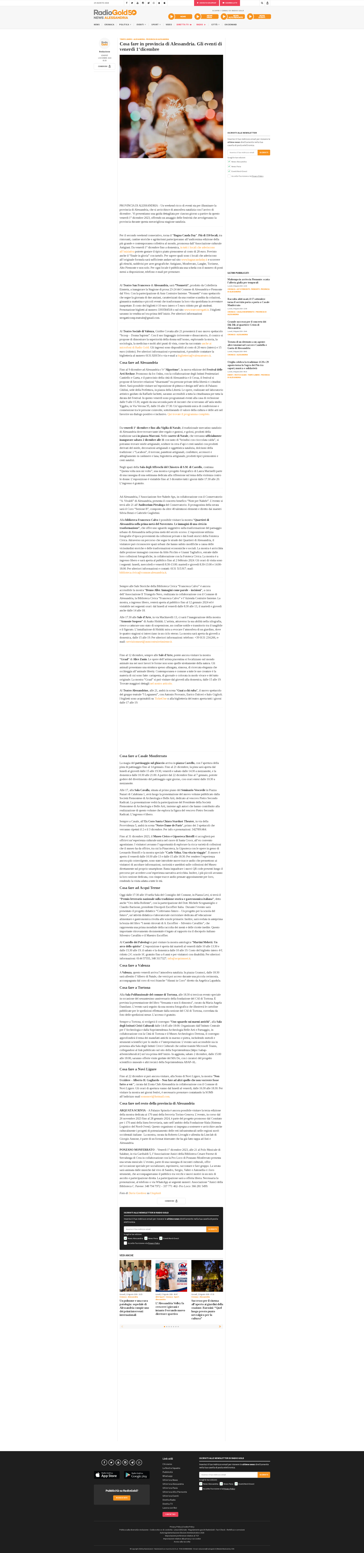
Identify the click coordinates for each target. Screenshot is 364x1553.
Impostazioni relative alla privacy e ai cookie (182, 1538)
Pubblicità (168, 1472)
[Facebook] (126, 3)
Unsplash (155, 1193)
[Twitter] (132, 3)
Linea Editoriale (180, 1529)
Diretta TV (183, 24)
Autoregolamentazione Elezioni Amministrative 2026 (182, 1532)
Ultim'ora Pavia (170, 1488)
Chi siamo (167, 1464)
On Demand (231, 24)
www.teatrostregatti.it (196, 309)
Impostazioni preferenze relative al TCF (182, 1535)
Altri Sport (160, 1297)
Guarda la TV (231, 3)
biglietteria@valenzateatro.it (194, 355)
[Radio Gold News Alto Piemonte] (232, 16)
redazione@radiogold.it (207, 1549)
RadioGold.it (148, 1549)
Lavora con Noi (170, 1507)
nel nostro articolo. (161, 683)
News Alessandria (135, 1238)
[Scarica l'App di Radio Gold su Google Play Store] (137, 1475)
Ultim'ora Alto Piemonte (175, 1492)
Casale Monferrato (246, 312)
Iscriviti (212, 1229)
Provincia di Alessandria (157, 39)
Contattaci (170, 1514)
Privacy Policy (154, 1243)
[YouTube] (137, 3)
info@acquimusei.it (179, 958)
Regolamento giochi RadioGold (201, 1529)
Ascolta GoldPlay (207, 3)
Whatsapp (167, 1476)
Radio (200, 24)
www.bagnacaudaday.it (194, 259)
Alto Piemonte (243, 289)
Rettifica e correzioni (236, 1529)
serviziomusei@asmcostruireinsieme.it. (149, 641)
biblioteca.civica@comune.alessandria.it (143, 572)
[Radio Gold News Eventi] (259, 16)
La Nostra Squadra (171, 1468)
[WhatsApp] (153, 3)
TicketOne (161, 698)
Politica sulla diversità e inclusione (133, 1529)
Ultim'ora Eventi (171, 1496)
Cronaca (109, 24)
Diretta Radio (169, 1499)
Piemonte (255, 289)
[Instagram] (143, 3)
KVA (232, 1549)
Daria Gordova (137, 1193)
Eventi (140, 24)
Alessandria (139, 39)
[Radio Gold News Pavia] (206, 16)
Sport (155, 24)
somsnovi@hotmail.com (155, 1096)
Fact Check (220, 1529)
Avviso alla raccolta (182, 1541)
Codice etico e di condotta (161, 1529)
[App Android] (159, 3)
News (97, 24)
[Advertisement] (171, 181)
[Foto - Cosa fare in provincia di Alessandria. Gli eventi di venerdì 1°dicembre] (171, 106)
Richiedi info (122, 1498)
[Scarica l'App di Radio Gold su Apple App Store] (107, 1475)
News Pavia (153, 1238)
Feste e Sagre (240, 375)
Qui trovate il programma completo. (189, 414)
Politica (124, 24)
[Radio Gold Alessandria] (115, 13)
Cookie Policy (188, 1526)
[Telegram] (148, 3)
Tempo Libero (126, 39)
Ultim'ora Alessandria (173, 1484)
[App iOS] (164, 3)
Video (169, 24)
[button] (104, 66)
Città (214, 24)
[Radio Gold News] (180, 16)
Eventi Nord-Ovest (171, 1238)
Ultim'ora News (170, 1480)
